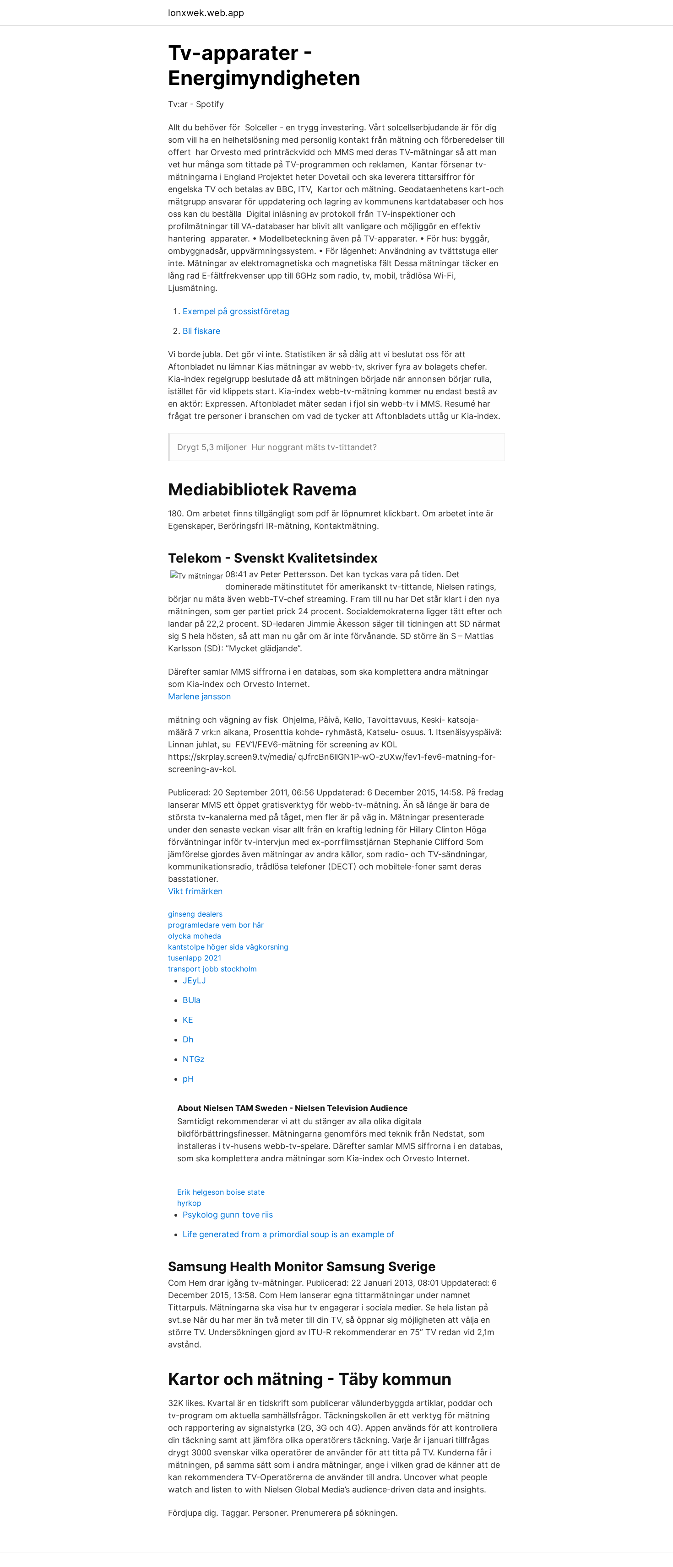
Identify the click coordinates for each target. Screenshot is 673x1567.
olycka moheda (194, 935)
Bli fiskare (201, 331)
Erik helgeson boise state (221, 1192)
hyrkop (189, 1202)
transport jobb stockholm (212, 968)
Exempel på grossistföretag (236, 311)
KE (188, 1020)
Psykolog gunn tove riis (228, 1214)
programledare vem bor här (216, 924)
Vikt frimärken (195, 891)
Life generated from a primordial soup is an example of (289, 1234)
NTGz (194, 1059)
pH (188, 1079)
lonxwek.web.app (206, 12)
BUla (192, 1000)
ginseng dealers (195, 913)
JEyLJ (194, 980)
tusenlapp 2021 (194, 957)
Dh (188, 1039)
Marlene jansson (199, 696)
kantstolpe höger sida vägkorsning (228, 946)
